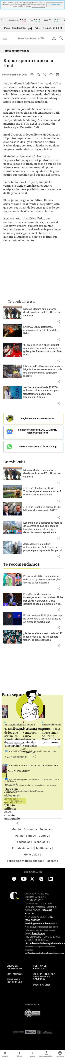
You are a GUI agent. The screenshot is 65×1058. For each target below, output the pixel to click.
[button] (58, 321)
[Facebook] (51, 74)
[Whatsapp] (38, 74)
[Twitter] (44, 74)
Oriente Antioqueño (11, 783)
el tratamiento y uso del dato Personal (32, 765)
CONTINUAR (54, 5)
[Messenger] (32, 74)
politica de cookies (38, 7)
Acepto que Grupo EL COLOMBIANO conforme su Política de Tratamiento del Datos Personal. (32, 785)
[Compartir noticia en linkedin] (57, 74)
